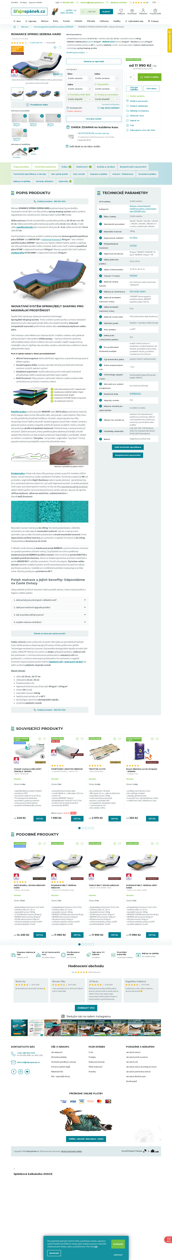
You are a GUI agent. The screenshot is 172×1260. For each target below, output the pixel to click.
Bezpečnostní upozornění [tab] (133, 167)
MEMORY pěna (108, 41)
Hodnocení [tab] (84, 167)
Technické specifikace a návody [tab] (29, 174)
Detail (39, 819)
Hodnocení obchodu (86, 966)
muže (136, 291)
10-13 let (133, 245)
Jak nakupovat (57, 1052)
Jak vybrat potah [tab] (59, 174)
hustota (90, 41)
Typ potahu (103, 84)
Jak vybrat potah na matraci (137, 1057)
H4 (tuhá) (133, 275)
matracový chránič (74, 661)
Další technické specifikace (127, 447)
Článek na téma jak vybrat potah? (49, 633)
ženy (132, 291)
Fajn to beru (151, 77)
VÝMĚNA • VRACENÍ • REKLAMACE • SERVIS (86, 1139)
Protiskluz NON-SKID (80, 95)
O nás (91, 1052)
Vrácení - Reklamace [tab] (122, 174)
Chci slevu (151, 88)
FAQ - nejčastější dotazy (60, 1076)
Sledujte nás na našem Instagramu (88, 1016)
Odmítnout (118, 1255)
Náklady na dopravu (139, 111)
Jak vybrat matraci (133, 1052)
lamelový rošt (56, 661)
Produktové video (39, 105)
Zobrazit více (86, 1008)
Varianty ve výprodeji (94, 61)
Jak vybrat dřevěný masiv (136, 1076)
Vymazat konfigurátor (111, 104)
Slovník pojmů (131, 1081)
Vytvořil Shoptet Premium (132, 1151)
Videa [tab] (66, 167)
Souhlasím (118, 1244)
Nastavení (54, 1253)
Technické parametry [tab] (45, 167)
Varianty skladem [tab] (44, 181)
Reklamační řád (57, 1071)
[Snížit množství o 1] (133, 79)
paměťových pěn (25, 227)
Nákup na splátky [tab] (22, 181)
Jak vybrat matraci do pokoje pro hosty (141, 1067)
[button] (79, 828)
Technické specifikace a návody (63, 1062)
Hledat (106, 12)
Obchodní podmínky (59, 1057)
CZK (154, 2)
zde (95, 1246)
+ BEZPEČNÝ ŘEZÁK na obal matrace (95, 137)
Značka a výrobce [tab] (106, 167)
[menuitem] (17, 21)
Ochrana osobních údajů (60, 1067)
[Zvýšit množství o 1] (133, 75)
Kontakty (14, 2)
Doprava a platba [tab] (98, 174)
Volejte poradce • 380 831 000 (51, 201)
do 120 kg (133, 237)
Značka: (36, 43)
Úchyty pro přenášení (107, 95)
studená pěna (17, 252)
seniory (143, 291)
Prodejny (23, 2)
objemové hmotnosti (51, 239)
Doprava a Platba (35, 2)
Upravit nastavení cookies (71, 1151)
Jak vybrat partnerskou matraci (138, 1071)
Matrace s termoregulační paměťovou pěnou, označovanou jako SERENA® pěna (143, 209)
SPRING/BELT (135, 393)
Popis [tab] (21, 167)
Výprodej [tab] (65, 181)
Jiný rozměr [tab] (79, 174)
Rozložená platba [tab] (147, 174)
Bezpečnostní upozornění (128, 455)
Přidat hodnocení (95, 1067)
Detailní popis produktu (75, 52)
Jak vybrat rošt (132, 1062)
